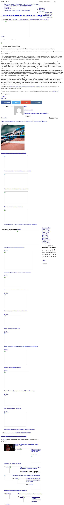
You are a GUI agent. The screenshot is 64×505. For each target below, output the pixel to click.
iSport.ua (3, 96)
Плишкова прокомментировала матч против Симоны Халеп (27, 86)
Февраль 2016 (46, 239)
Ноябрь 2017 (48, 15)
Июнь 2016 (45, 234)
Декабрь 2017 (48, 14)
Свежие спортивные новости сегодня (23, 15)
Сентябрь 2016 (46, 231)
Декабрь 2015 (46, 242)
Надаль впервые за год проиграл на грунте (13, 206)
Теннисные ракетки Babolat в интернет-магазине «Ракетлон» (21, 4)
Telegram (55, 91)
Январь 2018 (48, 12)
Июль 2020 (42, 8)
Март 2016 (45, 238)
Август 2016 (45, 232)
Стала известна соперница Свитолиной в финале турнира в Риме (17, 170)
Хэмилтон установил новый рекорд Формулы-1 (15, 490)
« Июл (44, 260)
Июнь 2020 (42, 9)
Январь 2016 (45, 241)
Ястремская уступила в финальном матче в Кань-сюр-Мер (16, 188)
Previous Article (28, 110)
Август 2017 (45, 229)
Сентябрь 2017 (46, 228)
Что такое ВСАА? (9, 8)
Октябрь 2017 (48, 17)
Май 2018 (41, 11)
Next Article (4, 118)
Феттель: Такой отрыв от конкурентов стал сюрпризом (36, 499)
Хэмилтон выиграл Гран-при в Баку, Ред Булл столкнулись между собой (33, 480)
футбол (19, 229)
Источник (3, 98)
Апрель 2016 (45, 237)
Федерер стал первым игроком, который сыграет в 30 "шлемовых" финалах (24, 121)
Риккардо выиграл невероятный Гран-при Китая (30, 493)
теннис (3, 36)
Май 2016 (45, 235)
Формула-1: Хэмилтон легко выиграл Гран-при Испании (26, 475)
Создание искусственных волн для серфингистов (18, 5)
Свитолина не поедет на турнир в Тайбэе (36, 113)
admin (25, 106)
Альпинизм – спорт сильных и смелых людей (17, 10)
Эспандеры (7, 7)
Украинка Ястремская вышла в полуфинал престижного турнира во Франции (20, 224)
